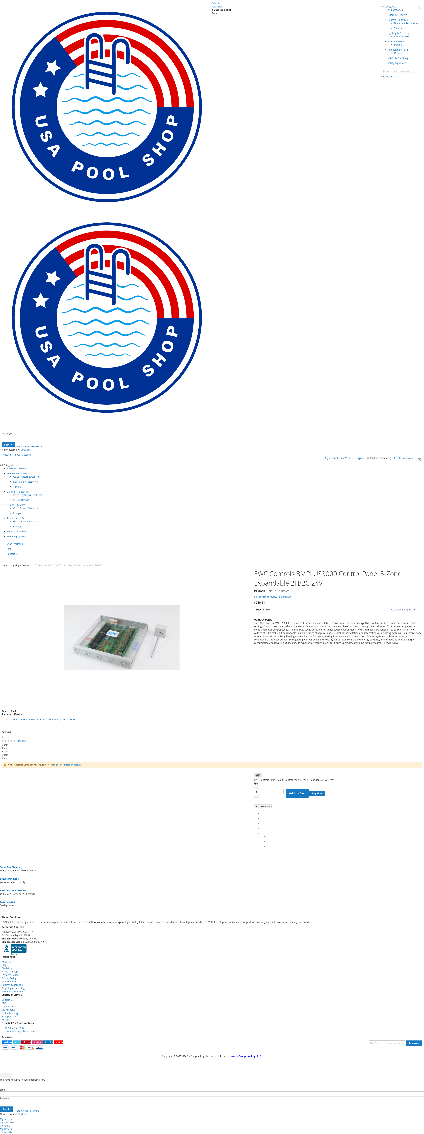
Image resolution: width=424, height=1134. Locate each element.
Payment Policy (10, 974)
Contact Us (8, 999)
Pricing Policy (9, 978)
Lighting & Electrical (21, 565)
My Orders (6, 1129)
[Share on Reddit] (268, 846)
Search (216, 3)
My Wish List (347, 458)
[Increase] (256, 796)
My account (6, 1119)
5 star (5, 744)
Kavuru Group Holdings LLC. (246, 1056)
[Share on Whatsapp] (268, 836)
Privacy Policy (9, 981)
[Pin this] (262, 828)
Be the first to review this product (272, 596)
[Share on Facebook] (262, 813)
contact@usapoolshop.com (20, 1031)
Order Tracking (10, 1013)
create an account (72, 764)
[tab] (212, 711)
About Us (7, 961)
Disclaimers (8, 968)
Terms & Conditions (12, 991)
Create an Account (404, 458)
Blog (4, 965)
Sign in (57, 764)
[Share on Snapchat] (268, 841)
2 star (5, 754)
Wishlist (6, 1019)
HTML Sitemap (10, 971)
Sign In (361, 458)
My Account (331, 458)
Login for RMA (9, 1006)
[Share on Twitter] (262, 818)
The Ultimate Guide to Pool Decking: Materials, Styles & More (42, 719)
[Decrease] (256, 787)
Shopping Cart (10, 1016)
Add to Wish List (263, 806)
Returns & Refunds (12, 984)
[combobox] (401, 71)
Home (4, 565)
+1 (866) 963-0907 (14, 1028)
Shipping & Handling (13, 988)
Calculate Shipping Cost (404, 609)
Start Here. (25, 449)
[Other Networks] (262, 833)
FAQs (4, 1003)
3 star (5, 751)
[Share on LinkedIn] (262, 823)
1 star (5, 758)
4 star (5, 748)
